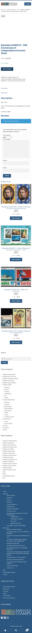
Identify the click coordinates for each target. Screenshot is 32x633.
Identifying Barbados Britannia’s (16, 545)
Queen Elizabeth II (12, 504)
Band (5, 79)
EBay (4, 471)
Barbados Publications (8, 461)
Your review (7, 139)
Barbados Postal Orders (9, 453)
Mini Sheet (15, 80)
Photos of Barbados (12, 565)
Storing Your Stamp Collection (15, 559)
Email (5, 168)
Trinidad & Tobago (9, 416)
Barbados (9, 79)
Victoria (6, 397)
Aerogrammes (14, 516)
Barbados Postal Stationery (10, 455)
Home (4, 9)
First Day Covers (11, 511)
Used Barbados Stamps (9, 475)
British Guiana (7, 406)
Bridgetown (4, 80)
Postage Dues (10, 506)
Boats (23, 79)
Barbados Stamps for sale (9, 469)
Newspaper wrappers (16, 519)
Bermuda (6, 404)
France (6, 421)
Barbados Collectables (8, 442)
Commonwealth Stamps (9, 399)
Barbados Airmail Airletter (9, 374)
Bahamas (6, 402)
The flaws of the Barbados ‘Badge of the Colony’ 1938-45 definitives (17, 540)
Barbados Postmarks (8, 457)
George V (6, 389)
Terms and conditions (9, 598)
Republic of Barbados (13, 509)
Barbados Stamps (11, 9)
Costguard (10, 80)
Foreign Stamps (7, 418)
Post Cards (13, 521)
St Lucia (6, 414)
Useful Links (10, 568)
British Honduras (8, 408)
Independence (7, 393)
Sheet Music (22, 80)
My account (6, 589)
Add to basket (7, 69)
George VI (6, 391)
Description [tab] (4, 88)
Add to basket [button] (16, 218)
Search (4, 362)
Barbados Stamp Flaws (13, 543)
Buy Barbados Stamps (9, 572)
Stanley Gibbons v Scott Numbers (16, 557)
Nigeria (6, 412)
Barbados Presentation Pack (10, 459)
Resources (6, 528)
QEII (18, 9)
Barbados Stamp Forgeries (9, 465)
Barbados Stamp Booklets (9, 382)
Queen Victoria (11, 495)
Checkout (5, 591)
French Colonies (8, 423)
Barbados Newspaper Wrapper (10, 378)
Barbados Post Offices (8, 449)
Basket (5, 593)
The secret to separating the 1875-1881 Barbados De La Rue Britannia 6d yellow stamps (18, 553)
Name (5, 160)
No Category (6, 427)
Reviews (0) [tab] (4, 93)
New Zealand (7, 410)
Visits (4, 478)
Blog (4, 570)
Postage (5, 429)
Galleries (5, 493)
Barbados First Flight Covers (10, 447)
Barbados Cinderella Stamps (10, 440)
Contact (5, 574)
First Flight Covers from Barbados (16, 525)
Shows (4, 473)
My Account (5, 630)
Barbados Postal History (9, 451)
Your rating (7, 135)
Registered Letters (15, 523)
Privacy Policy (6, 595)
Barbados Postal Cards (8, 380)
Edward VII (7, 387)
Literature (5, 425)
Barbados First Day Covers (9, 376)
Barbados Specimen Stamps (10, 463)
